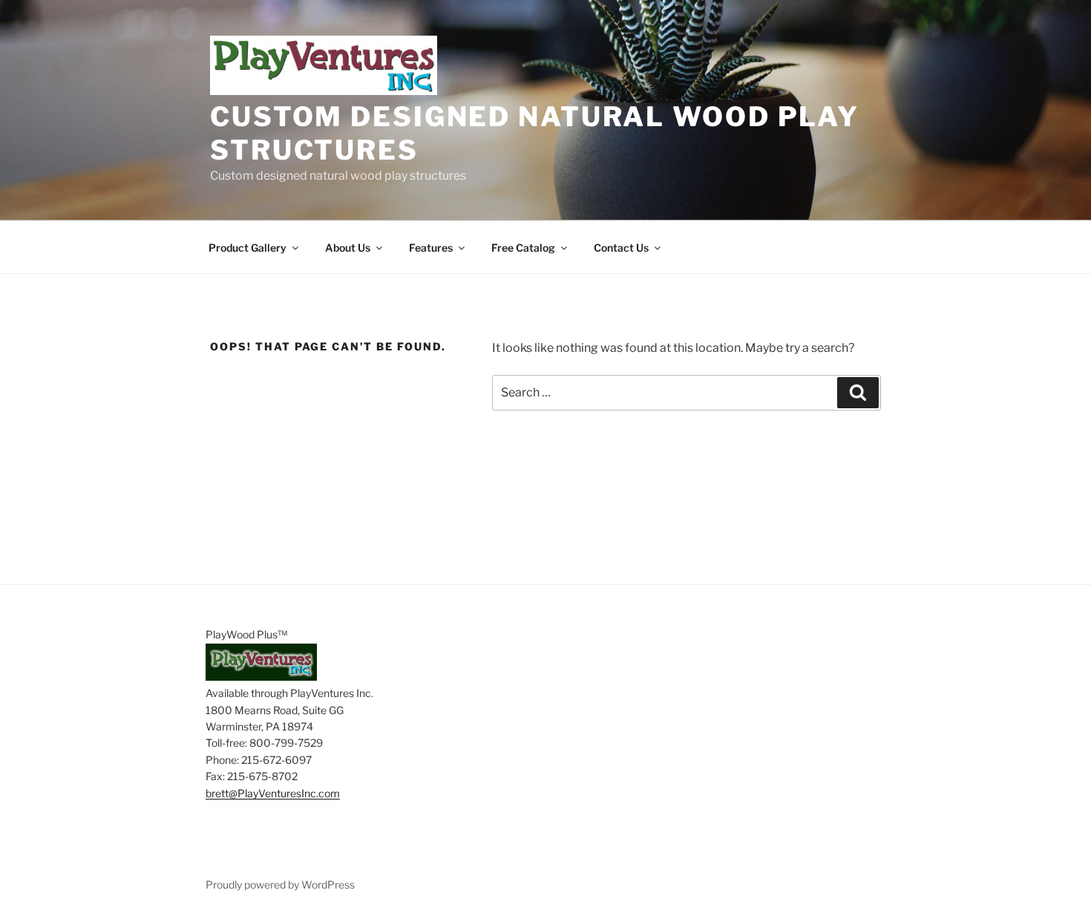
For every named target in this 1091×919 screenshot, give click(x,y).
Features (431, 247)
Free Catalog (523, 247)
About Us (347, 247)
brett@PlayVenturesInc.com (273, 793)
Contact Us (621, 247)
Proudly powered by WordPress (280, 884)
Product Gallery (247, 247)
